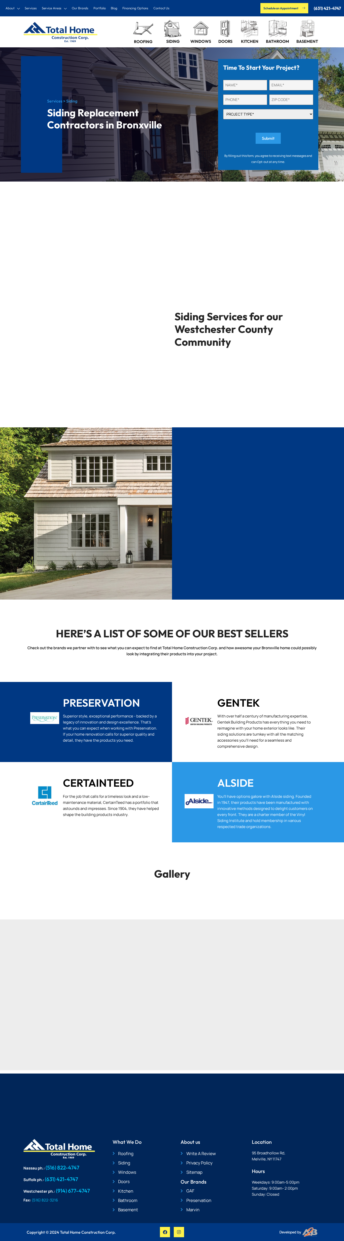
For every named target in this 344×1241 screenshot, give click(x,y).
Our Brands (80, 8)
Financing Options (135, 8)
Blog (114, 8)
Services (31, 8)
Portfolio (99, 8)
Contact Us (161, 8)
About (10, 8)
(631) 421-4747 (61, 1179)
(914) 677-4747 (73, 1190)
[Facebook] (165, 1232)
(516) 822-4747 (62, 1167)
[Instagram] (179, 1232)
